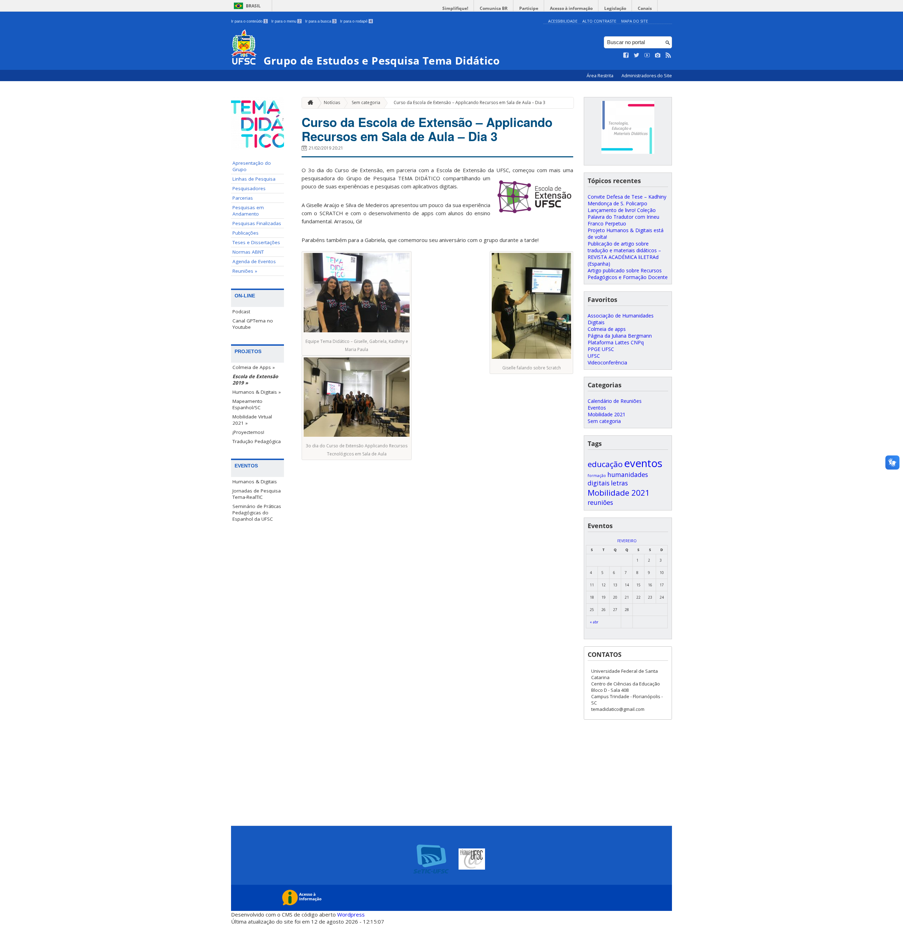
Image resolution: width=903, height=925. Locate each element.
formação (597, 475)
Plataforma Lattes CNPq (616, 342)
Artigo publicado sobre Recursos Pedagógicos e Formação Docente (628, 273)
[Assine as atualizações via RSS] (668, 55)
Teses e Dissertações (256, 242)
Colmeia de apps (607, 329)
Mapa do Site (634, 21)
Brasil (253, 6)
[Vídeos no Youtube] (647, 55)
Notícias (332, 102)
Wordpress (351, 914)
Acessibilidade (562, 21)
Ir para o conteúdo (249, 21)
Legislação (615, 8)
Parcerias (242, 198)
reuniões (600, 502)
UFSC (594, 355)
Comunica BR (494, 8)
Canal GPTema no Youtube (252, 324)
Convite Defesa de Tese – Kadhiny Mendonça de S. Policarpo (627, 200)
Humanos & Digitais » (256, 392)
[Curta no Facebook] (626, 55)
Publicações (245, 233)
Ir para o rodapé (356, 21)
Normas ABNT (248, 252)
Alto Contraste (599, 21)
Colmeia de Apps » (253, 367)
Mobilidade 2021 (606, 414)
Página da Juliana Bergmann (620, 335)
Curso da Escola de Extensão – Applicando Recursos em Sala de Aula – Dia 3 (469, 102)
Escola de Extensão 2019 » (255, 379)
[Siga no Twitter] (637, 55)
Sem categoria (366, 102)
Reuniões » (244, 271)
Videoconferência (607, 362)
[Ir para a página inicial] (308, 102)
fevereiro (627, 540)
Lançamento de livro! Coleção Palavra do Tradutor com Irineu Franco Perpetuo (623, 217)
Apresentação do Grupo (251, 166)
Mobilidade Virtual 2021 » (252, 419)
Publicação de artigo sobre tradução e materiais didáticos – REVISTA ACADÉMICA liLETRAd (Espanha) (624, 253)
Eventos (597, 407)
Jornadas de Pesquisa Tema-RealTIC (256, 494)
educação (605, 464)
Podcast (241, 311)
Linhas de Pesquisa (253, 179)
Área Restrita (600, 76)
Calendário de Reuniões (615, 401)
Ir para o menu (286, 21)
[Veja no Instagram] (658, 55)
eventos (643, 463)
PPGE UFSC (601, 349)
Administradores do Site (647, 76)
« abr (594, 621)
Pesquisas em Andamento (248, 210)
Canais (645, 8)
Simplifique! (455, 8)
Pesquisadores (249, 188)
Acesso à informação (571, 8)
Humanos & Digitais (254, 481)
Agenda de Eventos (254, 261)
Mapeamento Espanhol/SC (247, 404)
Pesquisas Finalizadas (256, 223)
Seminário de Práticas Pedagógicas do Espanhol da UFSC (256, 512)
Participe (528, 8)
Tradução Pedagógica (256, 441)
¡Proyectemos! (248, 432)
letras (619, 483)
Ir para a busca (320, 21)
